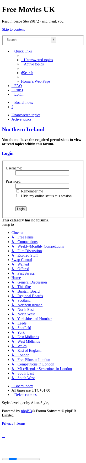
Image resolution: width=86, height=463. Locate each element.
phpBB (26, 411)
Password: (13, 181)
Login (8, 153)
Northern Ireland (23, 129)
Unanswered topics (25, 115)
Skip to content (13, 29)
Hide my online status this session (46, 196)
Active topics (21, 119)
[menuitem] (37, 60)
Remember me (31, 191)
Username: (14, 168)
